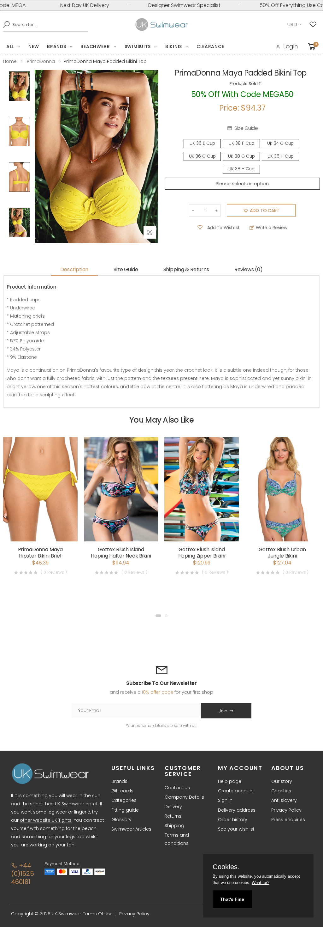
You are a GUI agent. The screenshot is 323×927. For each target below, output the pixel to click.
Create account (236, 791)
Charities (281, 791)
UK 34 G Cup (280, 143)
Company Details (184, 797)
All (10, 46)
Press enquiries (288, 819)
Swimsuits (138, 46)
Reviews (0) (248, 269)
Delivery (173, 806)
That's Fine (232, 899)
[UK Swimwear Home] (161, 25)
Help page (229, 781)
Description (74, 269)
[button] (158, 616)
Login (290, 46)
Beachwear (95, 46)
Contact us (177, 787)
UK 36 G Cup (202, 156)
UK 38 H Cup (241, 169)
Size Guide (246, 128)
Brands (56, 46)
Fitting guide (125, 810)
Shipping (174, 825)
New (33, 46)
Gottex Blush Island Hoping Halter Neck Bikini (121, 552)
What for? (260, 882)
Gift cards (122, 791)
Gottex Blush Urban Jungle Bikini (282, 552)
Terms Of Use (98, 914)
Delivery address (236, 810)
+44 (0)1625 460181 (22, 873)
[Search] (4, 24)
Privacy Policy (286, 810)
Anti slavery (284, 800)
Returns (173, 816)
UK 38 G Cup (241, 156)
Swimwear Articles (131, 829)
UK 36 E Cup (202, 143)
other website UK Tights (46, 820)
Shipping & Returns (186, 269)
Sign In (225, 800)
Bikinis (173, 46)
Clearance (210, 46)
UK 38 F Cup (241, 143)
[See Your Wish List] (314, 24)
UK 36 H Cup (280, 156)
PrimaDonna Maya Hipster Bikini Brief (40, 552)
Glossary (121, 819)
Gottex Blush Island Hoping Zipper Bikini (201, 552)
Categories (124, 800)
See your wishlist (236, 829)
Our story (281, 781)
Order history (232, 819)
